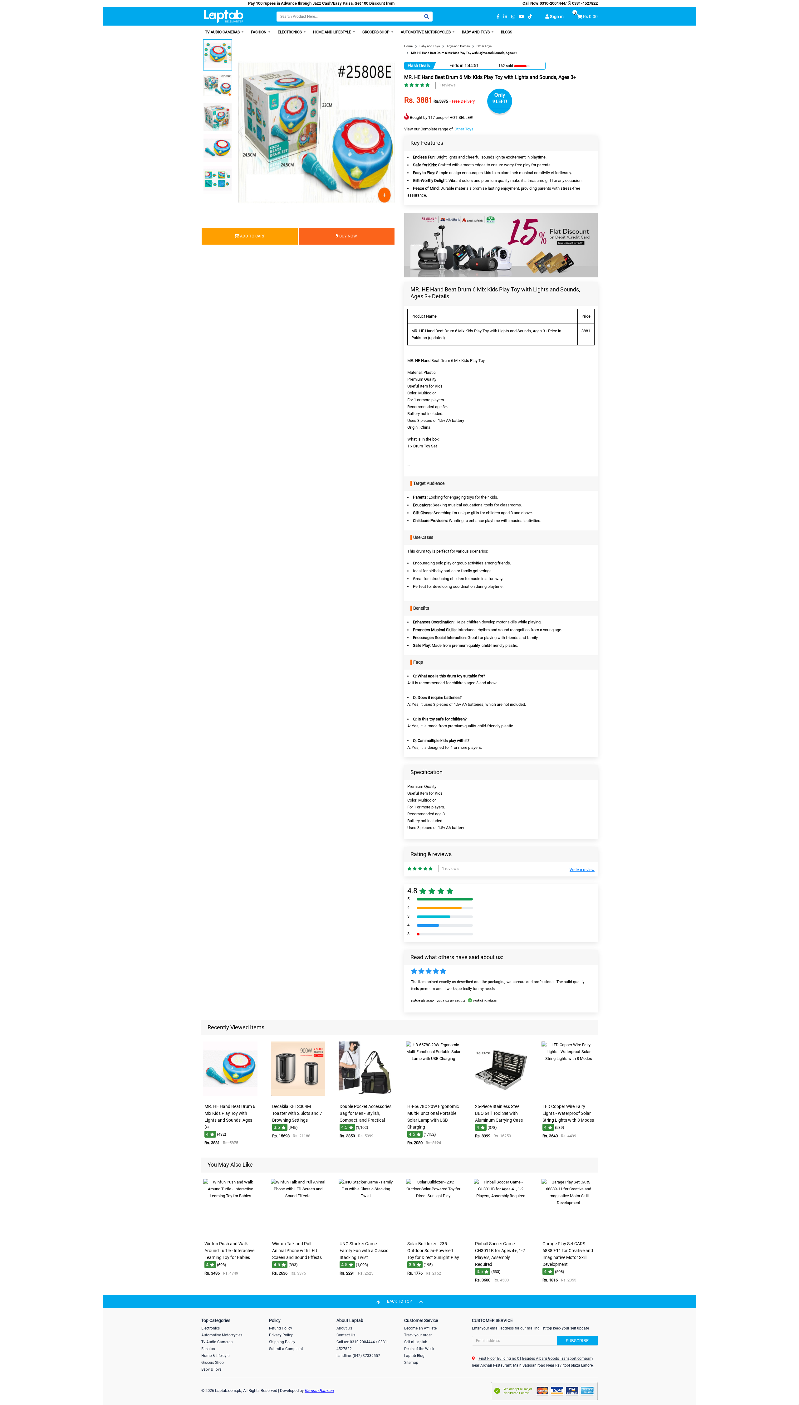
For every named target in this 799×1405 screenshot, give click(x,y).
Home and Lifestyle (332, 32)
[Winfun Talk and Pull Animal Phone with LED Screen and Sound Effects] (298, 1233)
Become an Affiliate (420, 1328)
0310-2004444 (552, 3)
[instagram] (513, 16)
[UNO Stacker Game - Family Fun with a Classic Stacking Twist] (366, 1233)
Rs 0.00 (590, 16)
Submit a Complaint (286, 1349)
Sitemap (411, 1362)
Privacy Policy (281, 1335)
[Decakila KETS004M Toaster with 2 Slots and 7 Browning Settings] (298, 1096)
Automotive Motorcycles (426, 32)
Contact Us (345, 1335)
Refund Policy (280, 1328)
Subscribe (577, 1340)
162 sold (505, 66)
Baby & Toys (211, 1369)
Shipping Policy (282, 1342)
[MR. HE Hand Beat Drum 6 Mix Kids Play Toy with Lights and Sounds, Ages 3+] (230, 1096)
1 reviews (447, 85)
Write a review (582, 869)
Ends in (456, 65)
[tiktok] (530, 16)
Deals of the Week (419, 1349)
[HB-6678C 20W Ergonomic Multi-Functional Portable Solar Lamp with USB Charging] (433, 1096)
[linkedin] (505, 16)
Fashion (259, 32)
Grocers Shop (376, 32)
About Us (344, 1328)
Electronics (290, 32)
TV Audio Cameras (223, 32)
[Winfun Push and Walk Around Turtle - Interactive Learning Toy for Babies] (230, 1233)
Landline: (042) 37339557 (358, 1356)
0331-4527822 (584, 3)
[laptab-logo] (223, 16)
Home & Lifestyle (215, 1356)
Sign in (556, 16)
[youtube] (521, 16)
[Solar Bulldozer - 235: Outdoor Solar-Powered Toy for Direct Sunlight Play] (433, 1233)
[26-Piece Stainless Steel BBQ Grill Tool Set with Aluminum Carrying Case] (501, 1096)
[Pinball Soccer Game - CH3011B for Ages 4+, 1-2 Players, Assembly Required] (501, 1233)
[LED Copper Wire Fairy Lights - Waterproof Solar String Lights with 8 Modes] (569, 1096)
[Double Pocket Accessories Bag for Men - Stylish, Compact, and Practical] (366, 1096)
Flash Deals (419, 65)
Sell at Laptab (415, 1342)
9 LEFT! (500, 101)
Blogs (506, 32)
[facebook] (498, 16)
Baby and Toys (476, 32)
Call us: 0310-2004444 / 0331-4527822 (362, 1345)
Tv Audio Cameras (217, 1342)
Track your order (418, 1335)
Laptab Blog (414, 1356)
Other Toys (463, 129)
